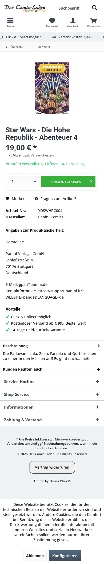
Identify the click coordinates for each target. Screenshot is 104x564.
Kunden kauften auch (22, 369)
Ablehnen (35, 555)
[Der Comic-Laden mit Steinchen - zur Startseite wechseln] (26, 8)
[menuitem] (10, 22)
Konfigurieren (65, 555)
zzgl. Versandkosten (38, 155)
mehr (85, 358)
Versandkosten (18, 443)
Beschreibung (15, 345)
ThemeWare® (60, 481)
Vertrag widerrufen (52, 467)
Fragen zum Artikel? (57, 198)
